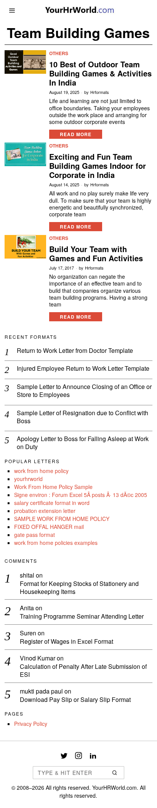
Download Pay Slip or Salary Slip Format (75, 700)
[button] (115, 773)
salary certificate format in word (52, 502)
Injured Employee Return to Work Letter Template (83, 369)
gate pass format (34, 534)
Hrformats (99, 92)
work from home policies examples (56, 542)
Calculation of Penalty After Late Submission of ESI (83, 671)
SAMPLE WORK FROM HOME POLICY (61, 518)
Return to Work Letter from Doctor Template (75, 351)
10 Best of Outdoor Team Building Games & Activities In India (100, 73)
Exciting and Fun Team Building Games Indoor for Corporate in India (97, 165)
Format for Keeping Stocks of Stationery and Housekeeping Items (79, 588)
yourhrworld (28, 479)
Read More (75, 134)
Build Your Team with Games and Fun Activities (96, 253)
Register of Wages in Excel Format (66, 642)
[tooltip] (64, 755)
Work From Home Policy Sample (53, 487)
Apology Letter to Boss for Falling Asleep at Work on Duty (83, 443)
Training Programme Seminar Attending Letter (82, 617)
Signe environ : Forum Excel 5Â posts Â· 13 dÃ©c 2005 (80, 494)
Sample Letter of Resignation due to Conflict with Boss (82, 417)
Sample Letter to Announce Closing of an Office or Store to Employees (84, 391)
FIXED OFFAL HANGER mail (49, 526)
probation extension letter (44, 510)
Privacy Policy (30, 723)
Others (58, 53)
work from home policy (41, 471)
